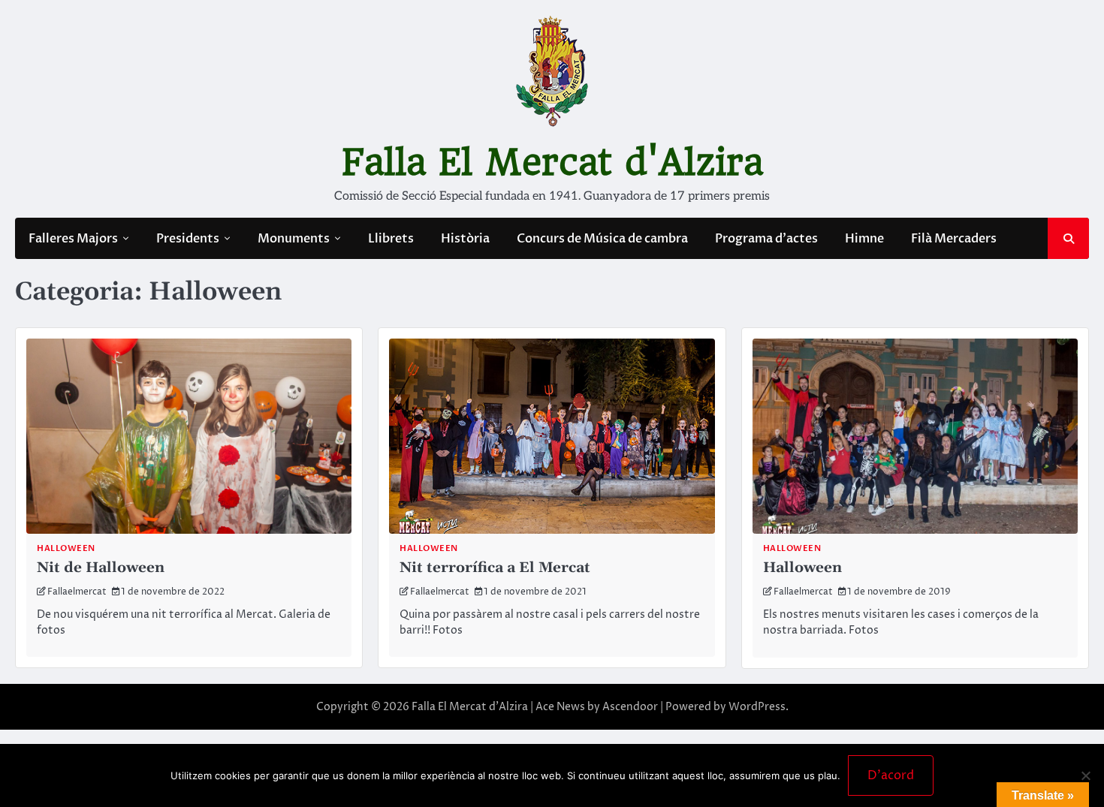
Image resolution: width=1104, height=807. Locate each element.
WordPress (757, 707)
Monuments (294, 238)
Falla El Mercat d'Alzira (552, 162)
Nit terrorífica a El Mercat (495, 568)
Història (465, 238)
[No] (1085, 775)
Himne (864, 238)
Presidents (187, 238)
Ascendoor (630, 707)
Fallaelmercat (77, 592)
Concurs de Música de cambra (602, 238)
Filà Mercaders (954, 238)
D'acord (890, 775)
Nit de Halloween (100, 568)
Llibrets (391, 238)
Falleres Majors (73, 238)
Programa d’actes (766, 238)
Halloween (66, 548)
